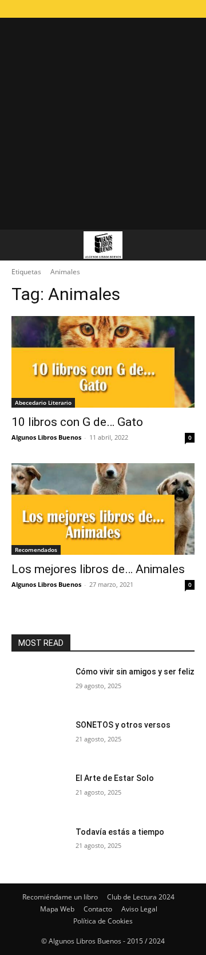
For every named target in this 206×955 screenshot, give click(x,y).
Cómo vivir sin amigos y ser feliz (135, 671)
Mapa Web (57, 909)
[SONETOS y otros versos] (38, 739)
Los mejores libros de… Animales (98, 569)
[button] (19, 245)
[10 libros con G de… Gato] (103, 362)
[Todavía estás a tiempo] (38, 846)
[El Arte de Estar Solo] (38, 792)
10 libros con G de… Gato (77, 422)
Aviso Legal (139, 909)
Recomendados (36, 550)
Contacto (98, 909)
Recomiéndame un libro (60, 897)
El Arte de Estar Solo (115, 778)
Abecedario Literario (43, 402)
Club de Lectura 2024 (141, 897)
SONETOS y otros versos (123, 724)
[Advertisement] (103, 121)
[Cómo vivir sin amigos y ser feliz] (38, 685)
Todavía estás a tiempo (120, 831)
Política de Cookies (103, 921)
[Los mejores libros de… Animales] (103, 509)
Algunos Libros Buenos (46, 437)
